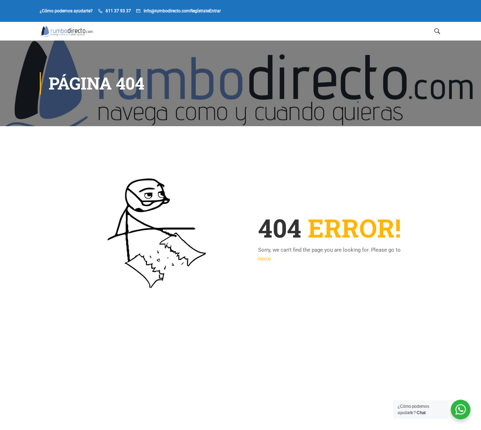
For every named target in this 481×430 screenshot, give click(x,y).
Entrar (215, 10)
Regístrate (199, 10)
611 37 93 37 (118, 10)
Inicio (264, 259)
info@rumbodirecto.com (167, 10)
